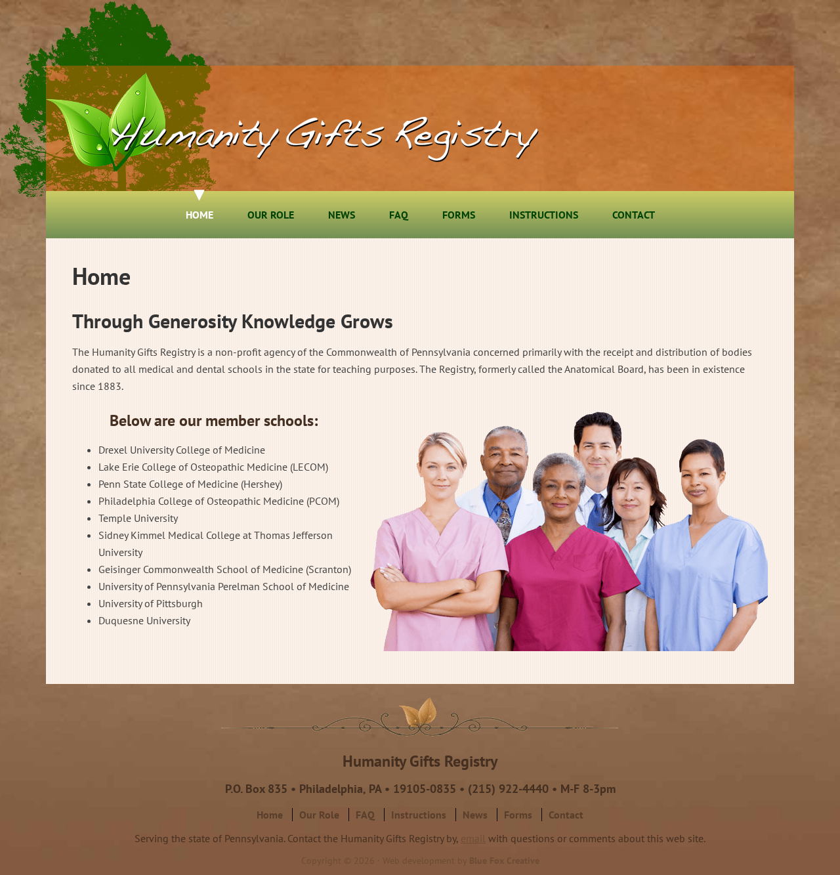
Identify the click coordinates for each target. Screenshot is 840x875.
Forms (518, 814)
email (473, 838)
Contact (566, 814)
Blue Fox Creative (504, 860)
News (475, 814)
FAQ (365, 814)
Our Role (319, 814)
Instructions (418, 814)
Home (270, 814)
